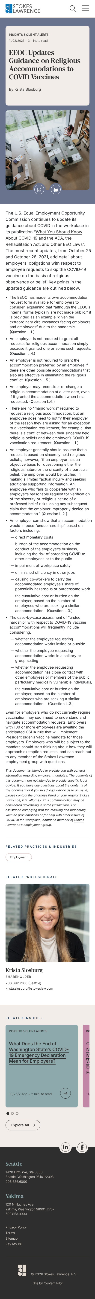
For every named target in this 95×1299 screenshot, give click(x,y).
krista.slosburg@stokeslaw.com (29, 988)
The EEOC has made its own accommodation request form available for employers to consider (49, 302)
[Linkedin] (65, 1147)
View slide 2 (12, 1113)
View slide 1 (8, 1113)
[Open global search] (73, 8)
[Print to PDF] (39, 189)
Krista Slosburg (28, 89)
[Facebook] (82, 1147)
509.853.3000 (16, 1214)
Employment (18, 857)
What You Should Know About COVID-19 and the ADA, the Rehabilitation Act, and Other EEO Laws (44, 238)
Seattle (35, 983)
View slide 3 (17, 1113)
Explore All (20, 1125)
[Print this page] (56, 189)
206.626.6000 (16, 1182)
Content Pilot (53, 1283)
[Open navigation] (85, 8)
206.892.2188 (16, 983)
